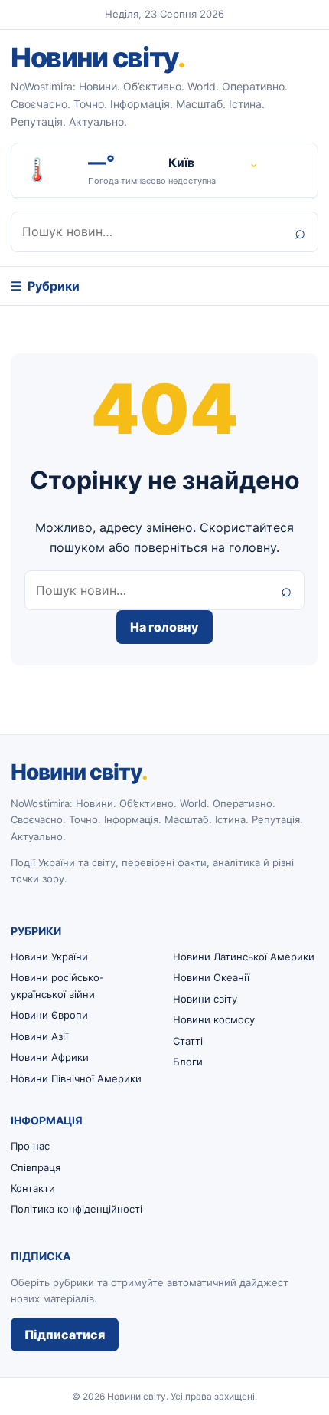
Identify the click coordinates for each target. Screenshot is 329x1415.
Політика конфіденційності (76, 1209)
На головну (164, 627)
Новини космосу (214, 1019)
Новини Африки (50, 1057)
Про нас (30, 1146)
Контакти (33, 1188)
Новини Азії (39, 1036)
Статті (188, 1041)
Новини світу (97, 57)
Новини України (49, 956)
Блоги (188, 1062)
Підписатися (64, 1334)
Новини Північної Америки (76, 1078)
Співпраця (35, 1167)
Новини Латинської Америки (243, 956)
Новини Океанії (211, 977)
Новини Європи (49, 1015)
